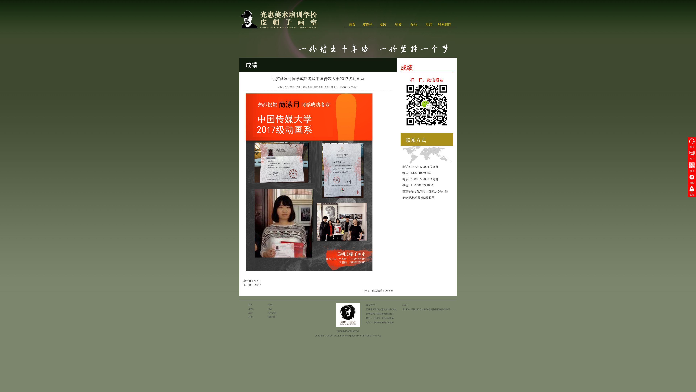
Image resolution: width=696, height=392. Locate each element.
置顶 (692, 194)
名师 (250, 317)
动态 (429, 24)
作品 (414, 24)
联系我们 (444, 24)
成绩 (383, 24)
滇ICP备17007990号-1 (348, 331)
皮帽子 (367, 24)
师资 (398, 24)
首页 (352, 24)
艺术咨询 (272, 313)
